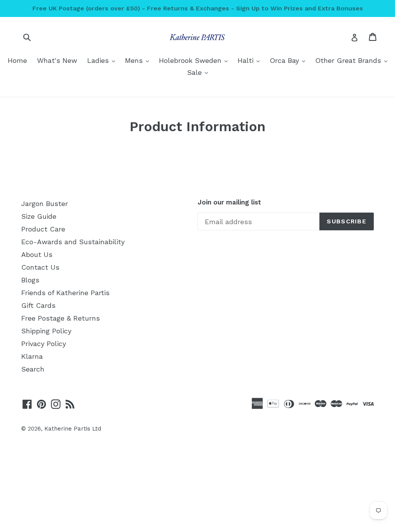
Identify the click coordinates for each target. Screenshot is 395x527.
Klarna (32, 356)
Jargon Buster (44, 203)
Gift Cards (38, 305)
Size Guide (38, 216)
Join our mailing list (229, 202)
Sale (199, 72)
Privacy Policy (43, 344)
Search (32, 369)
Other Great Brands (353, 60)
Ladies (103, 60)
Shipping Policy (46, 331)
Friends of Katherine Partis (65, 293)
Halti (250, 60)
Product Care (43, 229)
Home (17, 60)
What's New (57, 60)
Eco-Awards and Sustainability (73, 242)
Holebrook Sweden (195, 60)
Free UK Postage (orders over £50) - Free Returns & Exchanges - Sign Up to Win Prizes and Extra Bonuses (197, 8)
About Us (36, 254)
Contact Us (40, 267)
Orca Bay (289, 60)
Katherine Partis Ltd (72, 428)
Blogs (30, 280)
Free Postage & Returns (60, 318)
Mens (139, 60)
